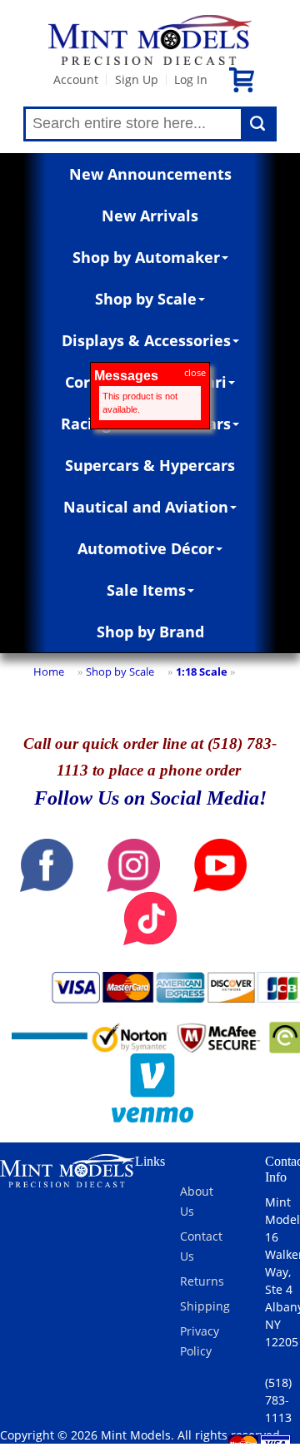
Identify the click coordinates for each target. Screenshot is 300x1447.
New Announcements (150, 174)
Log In (191, 79)
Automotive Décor (146, 548)
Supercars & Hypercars (150, 465)
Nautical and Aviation (145, 507)
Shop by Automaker (146, 257)
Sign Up (136, 79)
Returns (202, 1281)
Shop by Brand (150, 632)
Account (75, 79)
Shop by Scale (146, 299)
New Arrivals (150, 215)
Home (48, 671)
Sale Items (146, 590)
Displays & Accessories (146, 340)
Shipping (205, 1306)
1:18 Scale (202, 671)
